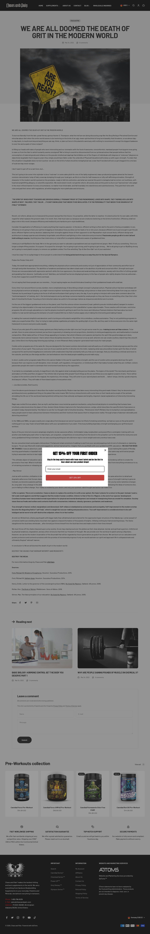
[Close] (105, 450)
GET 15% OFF (75, 478)
